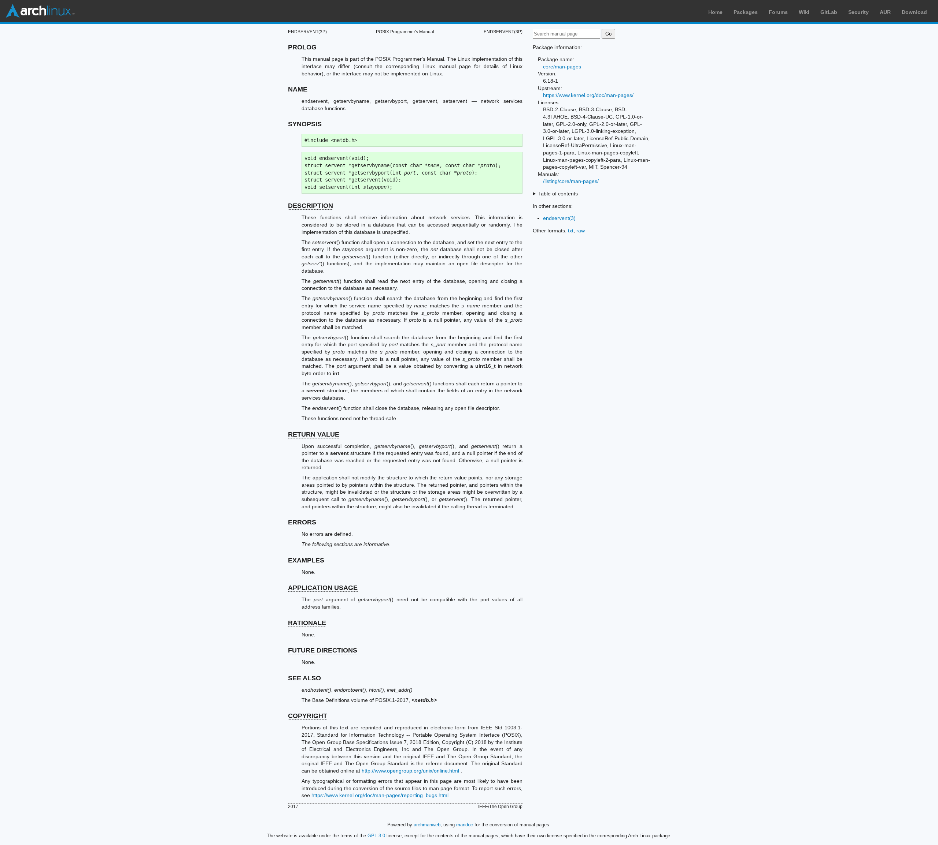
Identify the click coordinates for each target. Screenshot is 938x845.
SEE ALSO (304, 678)
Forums (778, 12)
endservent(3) (559, 218)
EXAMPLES (306, 560)
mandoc (464, 824)
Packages (746, 12)
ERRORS (302, 522)
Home (715, 12)
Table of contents (558, 194)
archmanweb (427, 824)
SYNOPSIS (305, 124)
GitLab (828, 12)
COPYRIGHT (307, 715)
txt (570, 230)
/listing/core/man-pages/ (571, 181)
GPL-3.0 (376, 835)
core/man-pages (562, 67)
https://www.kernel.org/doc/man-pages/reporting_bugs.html (379, 795)
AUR (885, 12)
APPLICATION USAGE (323, 587)
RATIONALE (307, 623)
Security (858, 12)
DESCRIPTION (310, 205)
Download (914, 12)
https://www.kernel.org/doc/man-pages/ (588, 95)
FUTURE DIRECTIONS (322, 650)
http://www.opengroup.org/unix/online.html (410, 771)
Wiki (804, 12)
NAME (297, 89)
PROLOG (302, 47)
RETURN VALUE (313, 434)
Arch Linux (40, 11)
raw (580, 230)
